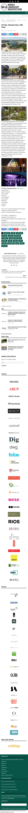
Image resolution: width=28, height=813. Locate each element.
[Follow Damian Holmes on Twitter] (13, 265)
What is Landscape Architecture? (8, 781)
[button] (26, 13)
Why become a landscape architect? (8, 786)
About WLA (3, 763)
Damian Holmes (12, 30)
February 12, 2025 (12, 301)
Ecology (11, 235)
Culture (4, 235)
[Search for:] (14, 16)
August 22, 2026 (11, 329)
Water (22, 243)
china (13, 233)
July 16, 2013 (4, 30)
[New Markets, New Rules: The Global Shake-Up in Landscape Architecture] (4, 300)
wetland (4, 245)
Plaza (10, 240)
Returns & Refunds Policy (7, 775)
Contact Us (3, 769)
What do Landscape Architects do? (8, 784)
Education (17, 235)
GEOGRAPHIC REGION (11, 20)
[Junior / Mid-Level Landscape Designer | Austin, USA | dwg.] (4, 328)
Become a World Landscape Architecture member (12, 759)
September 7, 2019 (12, 286)
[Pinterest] (18, 1)
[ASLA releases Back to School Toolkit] (4, 287)
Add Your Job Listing (6, 333)
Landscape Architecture (15, 238)
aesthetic (7, 233)
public (15, 240)
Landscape (4, 238)
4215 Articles (21, 253)
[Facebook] (15, 1)
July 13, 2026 (11, 350)
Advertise (3, 765)
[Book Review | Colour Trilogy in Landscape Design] (4, 293)
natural (4, 240)
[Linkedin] (12, 1)
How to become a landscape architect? (9, 789)
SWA (17, 243)
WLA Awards (11, 798)
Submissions (4, 767)
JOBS (2, 309)
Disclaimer (3, 773)
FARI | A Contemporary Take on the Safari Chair (16, 340)
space (20, 240)
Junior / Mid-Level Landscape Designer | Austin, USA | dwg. (17, 327)
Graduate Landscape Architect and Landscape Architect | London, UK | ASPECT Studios (16, 313)
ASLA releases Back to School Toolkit (15, 285)
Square (4, 243)
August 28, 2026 (11, 316)
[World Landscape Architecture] (11, 10)
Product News (5, 336)
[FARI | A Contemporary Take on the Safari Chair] (4, 341)
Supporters (3, 761)
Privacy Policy (4, 771)
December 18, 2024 (12, 294)
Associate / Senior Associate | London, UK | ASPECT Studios (15, 320)
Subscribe (4, 365)
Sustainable (11, 243)
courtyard (19, 233)
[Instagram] (10, 1)
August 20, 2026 (11, 342)
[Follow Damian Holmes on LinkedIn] (16, 265)
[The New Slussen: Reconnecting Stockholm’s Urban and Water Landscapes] (4, 348)
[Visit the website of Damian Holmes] (11, 265)
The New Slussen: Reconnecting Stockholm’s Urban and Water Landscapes (16, 348)
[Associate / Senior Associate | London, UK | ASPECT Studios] (4, 321)
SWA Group (20, 188)
